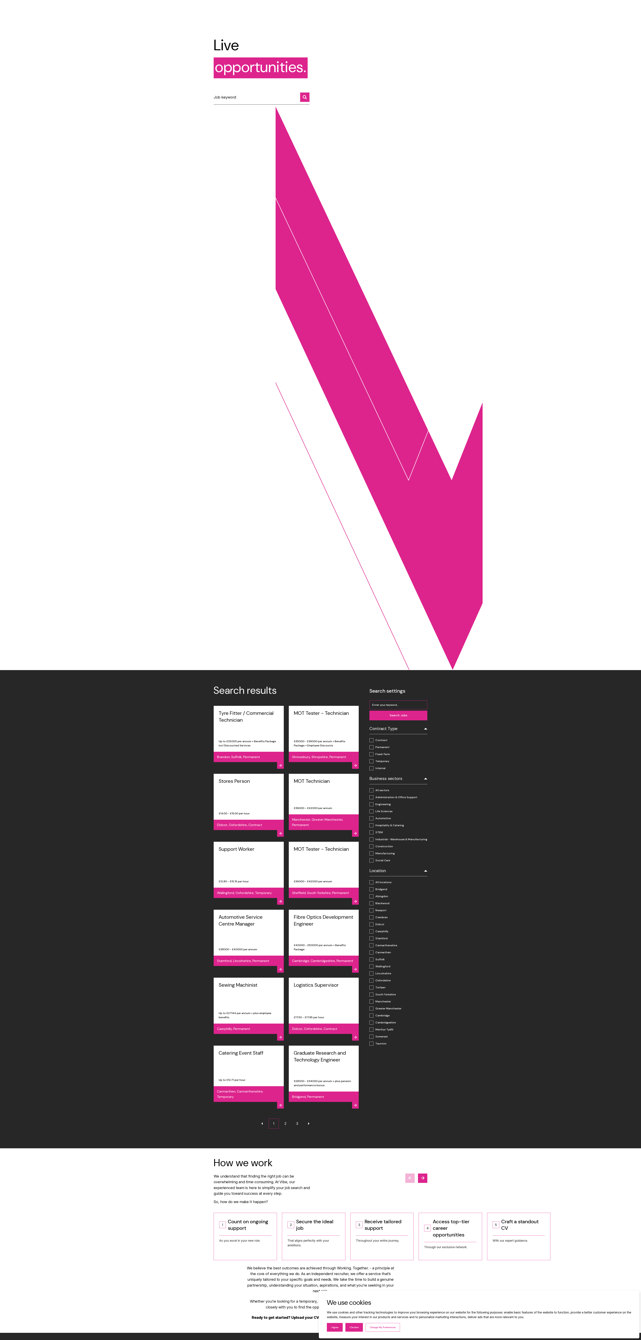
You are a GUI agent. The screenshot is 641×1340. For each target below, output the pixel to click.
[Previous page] (262, 1124)
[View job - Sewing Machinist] (249, 1009)
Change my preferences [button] (383, 1327)
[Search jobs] (304, 97)
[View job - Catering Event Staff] (249, 1077)
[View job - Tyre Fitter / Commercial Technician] (249, 737)
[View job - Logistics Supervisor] (324, 1009)
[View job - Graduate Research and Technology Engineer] (324, 1077)
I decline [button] (354, 1327)
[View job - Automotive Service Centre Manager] (249, 941)
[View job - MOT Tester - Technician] (324, 737)
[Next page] (309, 1124)
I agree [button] (335, 1327)
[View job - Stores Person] (249, 805)
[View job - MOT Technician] (324, 805)
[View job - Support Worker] (249, 873)
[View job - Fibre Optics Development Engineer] (324, 941)
